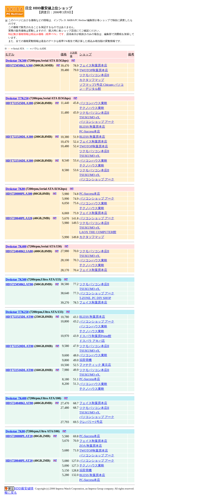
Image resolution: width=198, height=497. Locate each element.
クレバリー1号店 (90, 421)
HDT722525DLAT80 (19, 316)
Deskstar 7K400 (16, 246)
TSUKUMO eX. (89, 117)
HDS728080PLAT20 (19, 436)
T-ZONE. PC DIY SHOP (95, 298)
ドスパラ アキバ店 (92, 340)
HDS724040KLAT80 (19, 403)
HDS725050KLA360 (19, 65)
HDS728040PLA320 (19, 218)
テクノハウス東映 (91, 108)
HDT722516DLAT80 (19, 370)
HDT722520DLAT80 (19, 346)
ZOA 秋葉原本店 (90, 445)
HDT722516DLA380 (19, 160)
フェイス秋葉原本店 (93, 65)
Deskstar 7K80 (15, 188)
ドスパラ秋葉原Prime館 (95, 336)
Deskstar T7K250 (17, 98)
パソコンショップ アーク (96, 121)
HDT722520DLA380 (19, 136)
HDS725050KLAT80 (19, 284)
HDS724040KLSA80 (19, 251)
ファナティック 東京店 (95, 364)
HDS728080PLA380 (19, 193)
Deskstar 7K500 (16, 60)
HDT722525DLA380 (19, 103)
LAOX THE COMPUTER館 (97, 232)
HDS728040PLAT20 (19, 460)
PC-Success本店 (89, 131)
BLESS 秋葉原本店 (92, 126)
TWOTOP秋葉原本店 (93, 70)
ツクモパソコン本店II (94, 75)
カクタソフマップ (91, 80)
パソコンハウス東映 (93, 103)
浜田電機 (85, 360)
